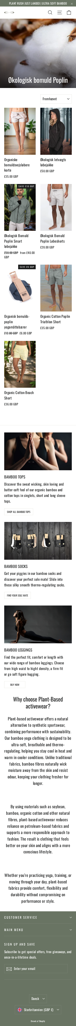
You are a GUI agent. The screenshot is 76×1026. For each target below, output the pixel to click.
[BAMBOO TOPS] (38, 451)
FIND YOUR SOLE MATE (17, 595)
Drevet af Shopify (38, 1021)
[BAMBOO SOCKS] (38, 541)
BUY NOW (14, 684)
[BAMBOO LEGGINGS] (38, 624)
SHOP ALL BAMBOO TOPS (18, 512)
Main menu (13, 929)
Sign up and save (19, 944)
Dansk (35, 998)
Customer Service (20, 917)
